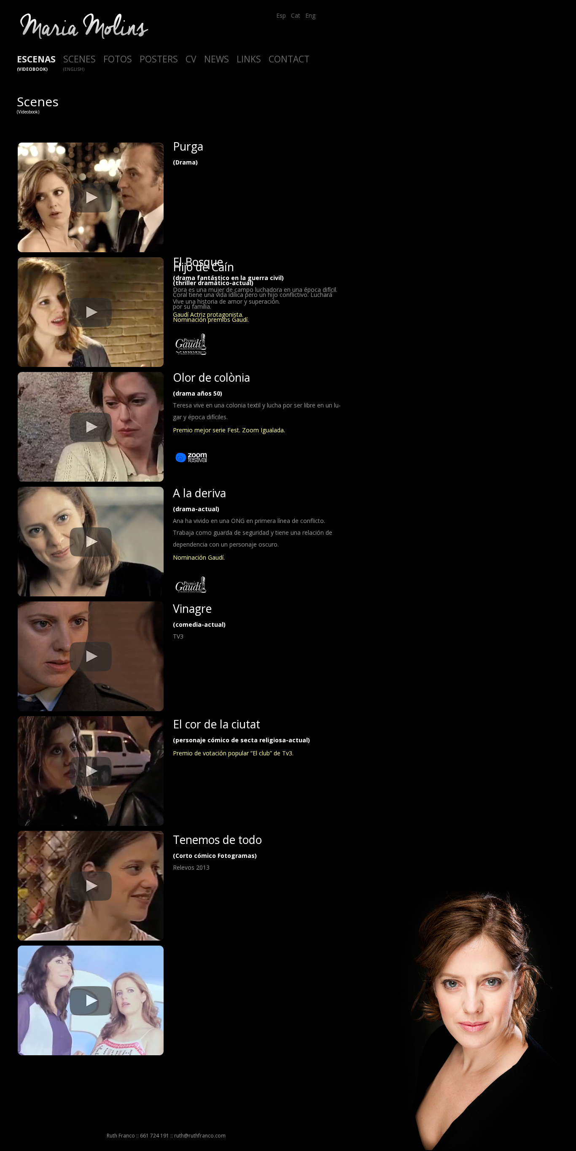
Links (249, 59)
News (216, 59)
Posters (159, 59)
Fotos (117, 59)
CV (191, 59)
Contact (289, 59)
